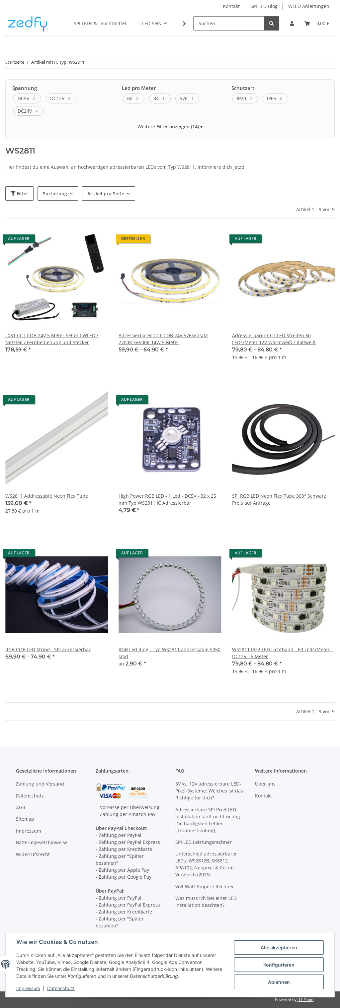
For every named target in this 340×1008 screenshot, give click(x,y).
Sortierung (55, 193)
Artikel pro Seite (105, 193)
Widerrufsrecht (33, 854)
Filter (21, 193)
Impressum (28, 988)
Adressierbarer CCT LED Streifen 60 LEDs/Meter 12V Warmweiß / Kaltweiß (274, 339)
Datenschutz (61, 988)
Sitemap (25, 819)
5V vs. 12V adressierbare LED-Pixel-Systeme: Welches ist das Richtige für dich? (209, 791)
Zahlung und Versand (40, 784)
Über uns (265, 784)
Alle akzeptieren (279, 947)
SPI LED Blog (264, 6)
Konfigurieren (279, 965)
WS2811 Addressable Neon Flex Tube (46, 496)
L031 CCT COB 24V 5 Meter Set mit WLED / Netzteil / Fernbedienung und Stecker (51, 339)
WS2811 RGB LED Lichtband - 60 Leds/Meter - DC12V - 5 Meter (282, 653)
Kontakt (231, 6)
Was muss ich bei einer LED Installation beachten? (206, 901)
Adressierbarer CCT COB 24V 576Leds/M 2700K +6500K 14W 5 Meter (163, 339)
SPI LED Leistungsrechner (203, 842)
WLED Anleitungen (308, 6)
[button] (292, 23)
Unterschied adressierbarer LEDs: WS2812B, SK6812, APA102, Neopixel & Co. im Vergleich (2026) (206, 864)
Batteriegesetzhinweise (42, 842)
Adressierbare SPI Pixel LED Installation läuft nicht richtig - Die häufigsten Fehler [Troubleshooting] (209, 820)
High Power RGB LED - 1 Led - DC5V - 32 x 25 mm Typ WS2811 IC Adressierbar (167, 499)
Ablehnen (279, 982)
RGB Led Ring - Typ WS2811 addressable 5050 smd (169, 653)
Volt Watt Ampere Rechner (204, 886)
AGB (20, 807)
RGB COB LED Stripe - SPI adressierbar (48, 649)
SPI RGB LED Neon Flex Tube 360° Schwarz (279, 496)
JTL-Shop (305, 999)
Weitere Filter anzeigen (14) (168, 126)
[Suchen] (271, 23)
